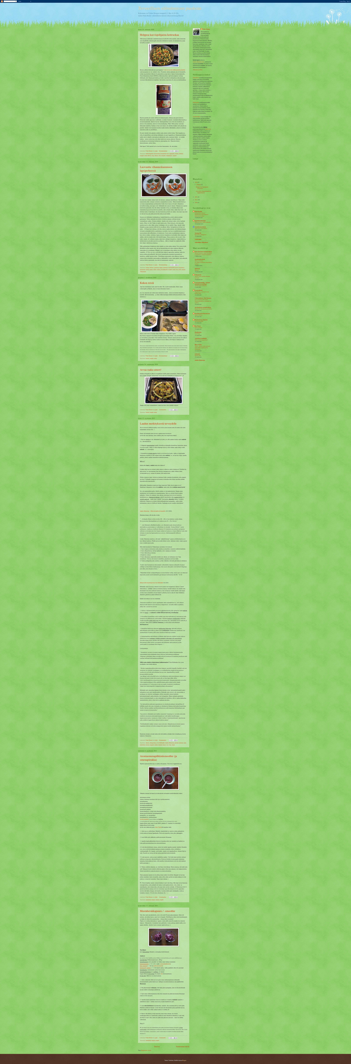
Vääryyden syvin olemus (201, 228)
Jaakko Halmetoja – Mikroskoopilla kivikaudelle (152, 511)
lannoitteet (142, 745)
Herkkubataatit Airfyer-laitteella (203, 222)
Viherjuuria (198, 275)
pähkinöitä (167, 964)
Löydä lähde (198, 239)
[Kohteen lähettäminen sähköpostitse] (171, 151)
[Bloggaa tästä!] (173, 151)
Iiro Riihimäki (161, 743)
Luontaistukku (196, 116)
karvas (176, 267)
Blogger (184, 1060)
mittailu (181, 153)
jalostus (177, 743)
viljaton (175, 155)
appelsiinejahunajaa (200, 221)
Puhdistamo (196, 102)
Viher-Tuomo (206, 29)
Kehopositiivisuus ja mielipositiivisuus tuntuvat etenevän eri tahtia (201, 214)
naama (158, 269)
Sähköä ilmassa (198, 315)
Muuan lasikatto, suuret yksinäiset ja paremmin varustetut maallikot (203, 253)
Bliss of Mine (198, 345)
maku (154, 269)
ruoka (145, 155)
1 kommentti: (162, 1038)
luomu (176, 153)
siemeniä (162, 964)
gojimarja (156, 267)
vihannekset (169, 155)
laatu (185, 743)
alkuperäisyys (153, 743)
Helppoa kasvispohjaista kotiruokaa (159, 34)
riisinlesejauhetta (144, 819)
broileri (152, 267)
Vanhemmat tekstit (182, 1046)
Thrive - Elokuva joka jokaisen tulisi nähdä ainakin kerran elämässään (202, 347)
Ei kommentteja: (163, 151)
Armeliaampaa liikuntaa (201, 285)
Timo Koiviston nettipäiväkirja (203, 251)
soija (153, 155)
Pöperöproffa (198, 211)
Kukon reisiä (147, 283)
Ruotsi (149, 155)
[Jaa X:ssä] (174, 151)
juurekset (165, 267)
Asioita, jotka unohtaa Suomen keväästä (202, 277)
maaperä (152, 745)
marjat (153, 900)
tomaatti (163, 155)
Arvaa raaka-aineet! (150, 369)
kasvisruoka (157, 153)
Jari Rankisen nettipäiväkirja (203, 307)
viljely (173, 745)
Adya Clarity (158, 827)
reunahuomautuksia (200, 227)
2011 (196, 200)
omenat (157, 900)
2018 (196, 182)
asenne (147, 267)
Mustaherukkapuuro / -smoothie (157, 911)
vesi (167, 745)
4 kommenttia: (163, 740)
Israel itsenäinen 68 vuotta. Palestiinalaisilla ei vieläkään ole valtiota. (203, 301)
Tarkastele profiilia (197, 70)
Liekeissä (197, 354)
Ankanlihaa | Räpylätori (201, 242)
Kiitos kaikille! (198, 327)
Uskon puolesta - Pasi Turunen (203, 298)
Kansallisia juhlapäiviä (200, 234)
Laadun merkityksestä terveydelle (158, 423)
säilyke (156, 155)
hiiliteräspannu (149, 153)
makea (151, 269)
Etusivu (157, 1046)
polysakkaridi (164, 269)
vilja (170, 745)
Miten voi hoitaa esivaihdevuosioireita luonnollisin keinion (203, 262)
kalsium (181, 743)
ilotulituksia (198, 332)
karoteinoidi (171, 267)
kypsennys (181, 267)
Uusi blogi (197, 334)
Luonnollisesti (198, 290)
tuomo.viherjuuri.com (198, 62)
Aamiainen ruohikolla (201, 338)
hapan (161, 267)
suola (180, 269)
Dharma (197, 270)
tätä (162, 974)
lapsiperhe (172, 153)
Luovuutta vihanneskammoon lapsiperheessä (203, 192)
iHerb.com (208, 129)
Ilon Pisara (198, 326)
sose (177, 269)
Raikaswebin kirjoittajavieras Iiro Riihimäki (151, 583)
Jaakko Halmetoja (169, 743)
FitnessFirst (196, 78)
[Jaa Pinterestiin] (178, 151)
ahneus (147, 743)
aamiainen (148, 900)
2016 (196, 197)
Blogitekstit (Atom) (146, 1050)
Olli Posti (197, 269)
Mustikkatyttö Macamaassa (202, 313)
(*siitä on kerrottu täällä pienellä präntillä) (174, 70)
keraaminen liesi (165, 153)
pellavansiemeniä (158, 966)
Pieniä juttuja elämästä (201, 320)
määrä (156, 745)
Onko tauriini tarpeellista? (201, 340)
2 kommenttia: (163, 409)
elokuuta (198, 184)
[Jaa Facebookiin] (176, 151)
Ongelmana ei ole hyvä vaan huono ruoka (202, 292)
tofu (160, 155)
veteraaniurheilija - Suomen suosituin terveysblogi (202, 283)
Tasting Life (198, 233)
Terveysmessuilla (199, 321)
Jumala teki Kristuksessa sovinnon (203, 309)
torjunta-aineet (162, 745)
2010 (196, 202)
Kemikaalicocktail (200, 259)
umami (183, 269)
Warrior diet (198, 355)
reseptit (142, 155)
